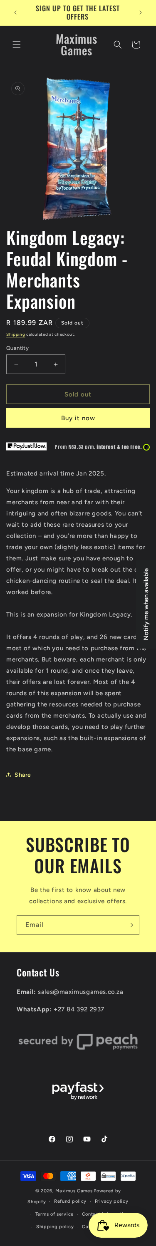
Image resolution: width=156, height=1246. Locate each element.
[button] (16, 44)
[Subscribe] (130, 925)
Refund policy (70, 1201)
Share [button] (23, 774)
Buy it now (78, 418)
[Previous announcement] (15, 12)
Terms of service (54, 1214)
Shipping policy (55, 1226)
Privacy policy (112, 1201)
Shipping (15, 334)
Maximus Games (73, 1191)
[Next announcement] (140, 12)
